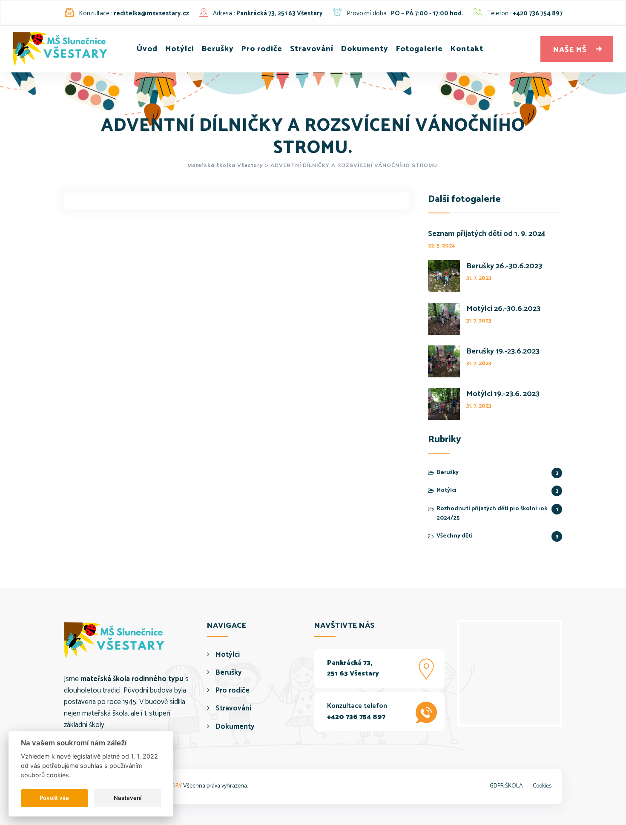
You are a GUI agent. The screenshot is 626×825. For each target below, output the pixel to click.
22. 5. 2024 (441, 246)
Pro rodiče (261, 49)
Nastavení (127, 797)
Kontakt (467, 49)
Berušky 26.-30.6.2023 (504, 266)
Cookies (542, 786)
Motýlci (179, 49)
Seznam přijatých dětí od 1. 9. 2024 (487, 234)
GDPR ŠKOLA (506, 786)
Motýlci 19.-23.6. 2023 (503, 394)
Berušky (218, 49)
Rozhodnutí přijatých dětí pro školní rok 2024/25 (491, 513)
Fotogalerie (419, 49)
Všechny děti (454, 536)
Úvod (147, 49)
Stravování (311, 49)
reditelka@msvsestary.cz (151, 13)
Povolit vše (54, 797)
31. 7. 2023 (478, 278)
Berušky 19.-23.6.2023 (503, 351)
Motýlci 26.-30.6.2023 (503, 309)
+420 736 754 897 (538, 13)
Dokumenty (364, 49)
